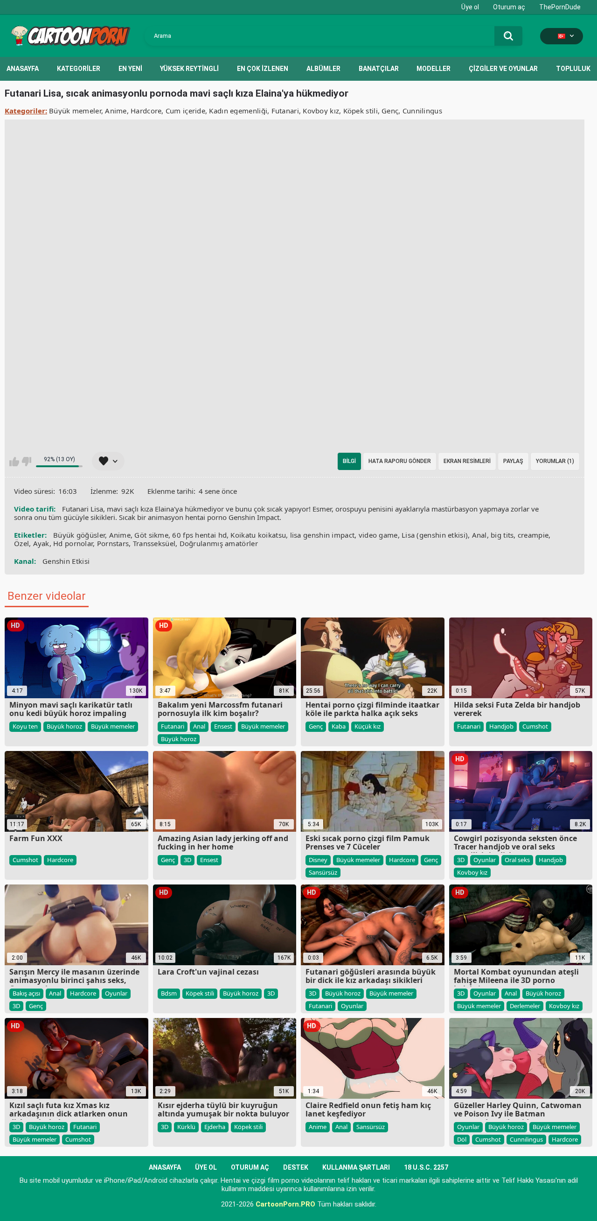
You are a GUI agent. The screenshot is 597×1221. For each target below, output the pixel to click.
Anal (479, 535)
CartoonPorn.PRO (285, 1204)
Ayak (41, 543)
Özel (21, 543)
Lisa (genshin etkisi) (435, 535)
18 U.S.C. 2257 (426, 1167)
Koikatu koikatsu (258, 535)
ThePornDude (560, 7)
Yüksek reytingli (189, 68)
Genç (390, 110)
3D (187, 860)
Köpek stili (360, 110)
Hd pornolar (73, 543)
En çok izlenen (262, 68)
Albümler (323, 68)
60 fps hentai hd (199, 535)
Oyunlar (484, 860)
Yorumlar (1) (555, 461)
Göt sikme (151, 535)
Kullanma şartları (356, 1167)
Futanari (285, 110)
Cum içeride (185, 110)
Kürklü (186, 1127)
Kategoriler (78, 68)
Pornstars (113, 543)
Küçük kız (367, 726)
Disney (318, 860)
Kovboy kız (321, 110)
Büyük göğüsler (79, 535)
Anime (116, 110)
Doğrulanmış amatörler (219, 543)
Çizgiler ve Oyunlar (503, 68)
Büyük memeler (75, 110)
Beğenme (26, 461)
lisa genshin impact (322, 535)
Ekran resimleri (467, 461)
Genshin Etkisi (66, 561)
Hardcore (146, 110)
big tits (502, 535)
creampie (533, 535)
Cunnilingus (422, 110)
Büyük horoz (64, 726)
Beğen (14, 461)
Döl (461, 1139)
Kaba (339, 726)
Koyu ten (25, 726)
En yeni (130, 68)
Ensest (223, 726)
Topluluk (573, 68)
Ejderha (214, 1127)
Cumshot (535, 726)
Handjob (501, 726)
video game (378, 535)
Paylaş (513, 461)
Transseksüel (154, 543)
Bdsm (169, 993)
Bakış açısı (26, 993)
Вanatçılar (379, 68)
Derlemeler (525, 1006)
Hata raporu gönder (399, 461)
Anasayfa (23, 68)
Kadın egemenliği (238, 110)
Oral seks (517, 860)
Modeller (434, 68)
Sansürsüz (323, 872)
